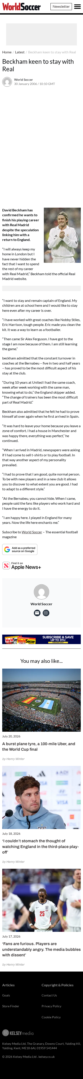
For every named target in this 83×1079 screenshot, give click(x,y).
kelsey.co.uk (47, 1056)
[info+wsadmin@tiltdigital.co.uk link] (37, 613)
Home (7, 52)
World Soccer (23, 79)
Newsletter (61, 6)
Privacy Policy (51, 1006)
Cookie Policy (51, 1017)
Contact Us (49, 995)
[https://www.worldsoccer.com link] (46, 613)
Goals (6, 995)
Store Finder (10, 1006)
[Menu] (77, 6)
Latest (20, 52)
